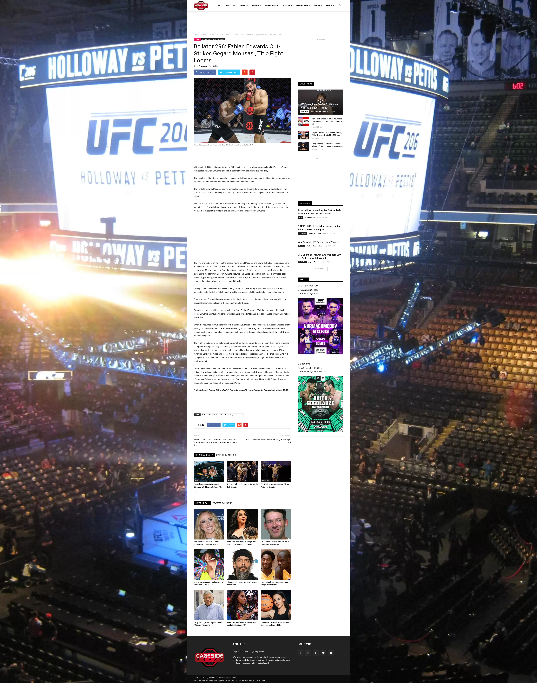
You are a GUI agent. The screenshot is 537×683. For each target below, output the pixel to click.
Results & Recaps (218, 39)
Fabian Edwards (220, 415)
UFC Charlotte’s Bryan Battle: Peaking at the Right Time (268, 441)
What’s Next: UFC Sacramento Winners (318, 242)
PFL (234, 5)
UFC (219, 5)
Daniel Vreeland (314, 233)
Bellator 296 (206, 415)
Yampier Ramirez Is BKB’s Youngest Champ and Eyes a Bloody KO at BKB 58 (327, 121)
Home (196, 35)
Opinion (286, 5)
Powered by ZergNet (222, 503)
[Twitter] (323, 653)
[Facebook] (300, 653)
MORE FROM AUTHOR (226, 455)
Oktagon (244, 5)
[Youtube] (331, 653)
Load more (319, 268)
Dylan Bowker (309, 217)
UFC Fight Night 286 (308, 285)
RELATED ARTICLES (204, 455)
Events (255, 5)
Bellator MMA (206, 39)
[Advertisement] (268, 21)
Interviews (270, 5)
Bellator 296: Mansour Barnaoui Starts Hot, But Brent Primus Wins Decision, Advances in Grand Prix (215, 442)
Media (317, 5)
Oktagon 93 (304, 363)
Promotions (302, 5)
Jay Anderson (201, 66)
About (329, 5)
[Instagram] (308, 653)
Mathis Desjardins (314, 246)
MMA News (265, 481)
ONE (227, 5)
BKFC (300, 217)
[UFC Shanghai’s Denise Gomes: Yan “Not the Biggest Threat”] (320, 102)
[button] (339, 3)
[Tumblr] (316, 653)
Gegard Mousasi (236, 415)
